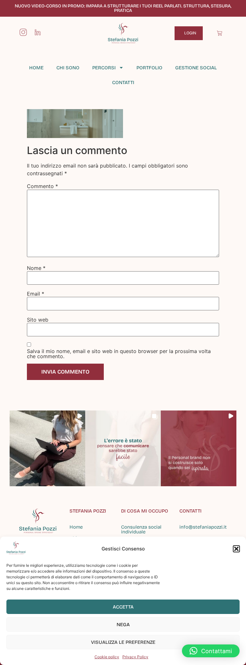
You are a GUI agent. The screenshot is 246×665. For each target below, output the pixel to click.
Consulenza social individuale (141, 529)
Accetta (123, 607)
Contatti (123, 82)
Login (190, 33)
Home (36, 68)
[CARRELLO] (219, 33)
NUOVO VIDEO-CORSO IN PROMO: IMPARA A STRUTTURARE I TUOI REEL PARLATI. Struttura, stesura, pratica (123, 8)
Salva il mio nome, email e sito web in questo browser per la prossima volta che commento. (119, 354)
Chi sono (67, 68)
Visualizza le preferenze (123, 642)
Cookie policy (106, 656)
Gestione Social (196, 68)
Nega (123, 624)
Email (35, 293)
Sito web (37, 319)
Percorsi (104, 68)
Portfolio (149, 68)
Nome (36, 268)
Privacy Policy (135, 656)
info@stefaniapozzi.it (203, 527)
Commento (42, 186)
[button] (236, 549)
